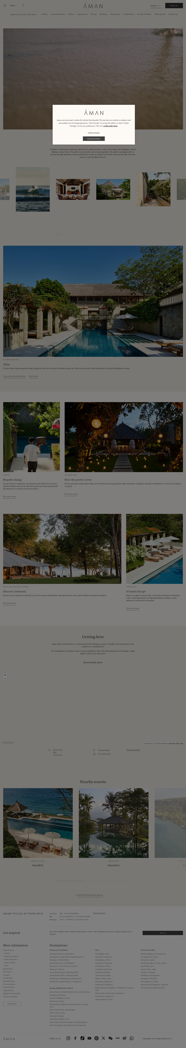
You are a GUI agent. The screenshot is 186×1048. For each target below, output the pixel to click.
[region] (94, 125)
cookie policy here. (110, 126)
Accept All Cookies (93, 139)
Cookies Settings (94, 133)
